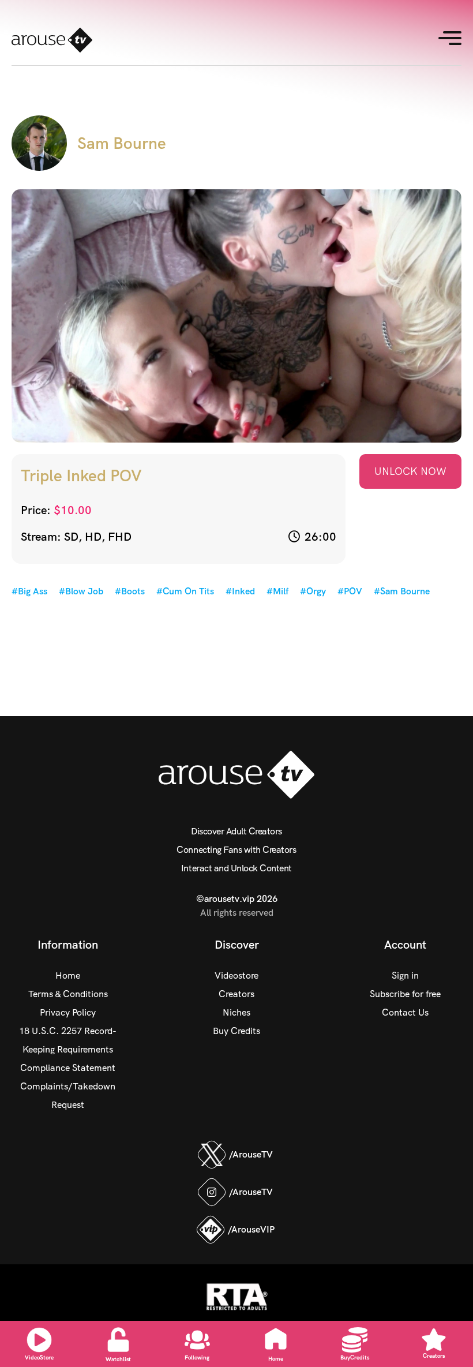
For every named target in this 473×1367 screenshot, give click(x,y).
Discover (237, 944)
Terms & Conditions (68, 994)
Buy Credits (236, 1031)
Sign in (405, 975)
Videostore (236, 975)
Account (405, 944)
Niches (236, 1012)
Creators (236, 994)
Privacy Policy (68, 1012)
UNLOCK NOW (410, 471)
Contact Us (405, 1012)
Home (67, 975)
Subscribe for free (405, 994)
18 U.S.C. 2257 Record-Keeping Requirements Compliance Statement (68, 1049)
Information (67, 944)
